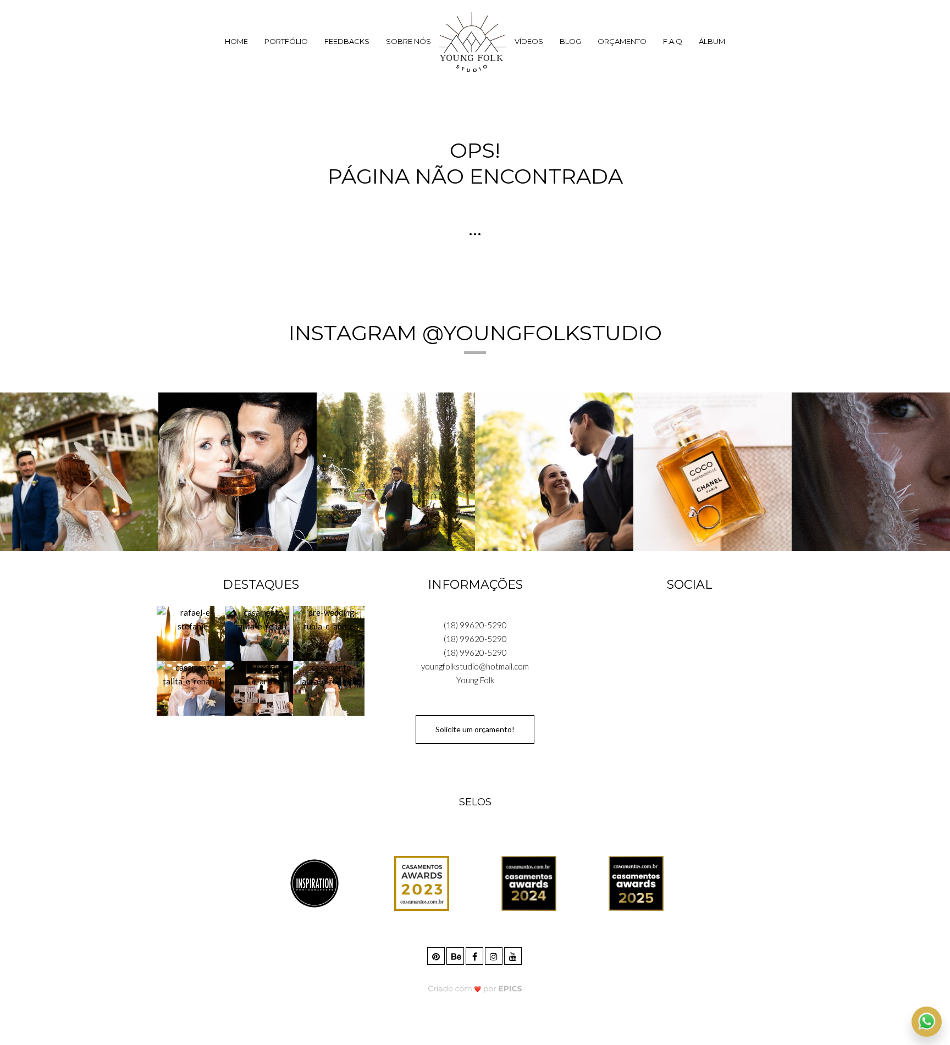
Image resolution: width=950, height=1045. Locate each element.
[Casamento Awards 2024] (529, 882)
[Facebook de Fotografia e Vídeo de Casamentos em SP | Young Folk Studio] (475, 954)
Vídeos (529, 41)
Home (236, 41)
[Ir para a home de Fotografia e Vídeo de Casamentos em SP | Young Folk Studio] (473, 42)
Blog (570, 41)
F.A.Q (672, 41)
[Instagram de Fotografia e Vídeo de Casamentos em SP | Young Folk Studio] (494, 954)
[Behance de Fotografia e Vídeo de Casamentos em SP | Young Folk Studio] (456, 954)
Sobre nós (408, 41)
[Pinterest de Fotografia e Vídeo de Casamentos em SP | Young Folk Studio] (436, 954)
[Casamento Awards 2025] (636, 882)
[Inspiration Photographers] (314, 882)
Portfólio (286, 41)
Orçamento (622, 41)
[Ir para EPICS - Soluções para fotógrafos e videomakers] (475, 988)
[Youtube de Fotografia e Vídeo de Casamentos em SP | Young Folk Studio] (513, 954)
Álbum (712, 41)
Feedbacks (346, 41)
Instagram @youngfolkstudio (475, 333)
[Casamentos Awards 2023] (422, 882)
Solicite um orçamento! (475, 729)
